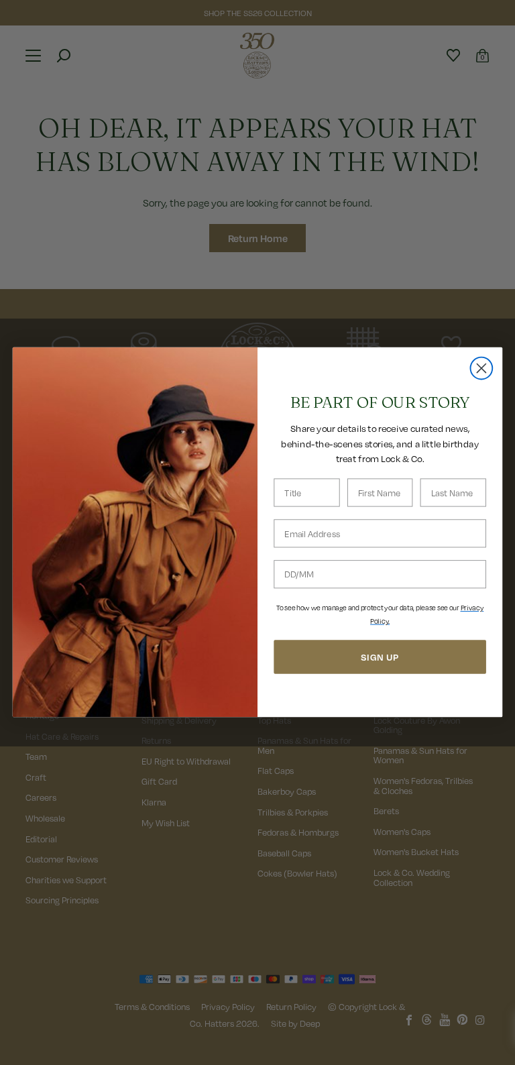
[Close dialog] (482, 368)
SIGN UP (380, 657)
